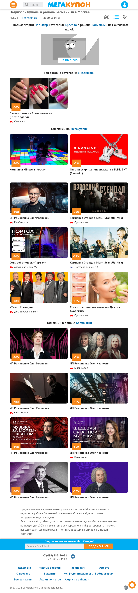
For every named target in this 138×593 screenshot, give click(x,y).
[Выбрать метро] (106, 17)
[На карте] (124, 17)
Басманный (99, 25)
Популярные (29, 17)
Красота (71, 25)
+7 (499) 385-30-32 (54, 555)
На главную (69, 60)
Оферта (104, 567)
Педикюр (41, 25)
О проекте (23, 573)
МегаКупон (69, 5)
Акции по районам (77, 579)
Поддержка (23, 567)
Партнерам (77, 567)
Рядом (51, 17)
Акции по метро (50, 579)
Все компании (23, 579)
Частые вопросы (50, 567)
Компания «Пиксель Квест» (28, 169)
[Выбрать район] (116, 17)
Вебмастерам (104, 573)
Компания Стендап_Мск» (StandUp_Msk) (96, 218)
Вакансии (50, 573)
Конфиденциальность (77, 573)
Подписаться (99, 546)
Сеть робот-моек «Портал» (28, 262)
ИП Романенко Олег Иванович (29, 218)
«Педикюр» (86, 73)
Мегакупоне (79, 129)
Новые (14, 17)
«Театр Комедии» (21, 307)
